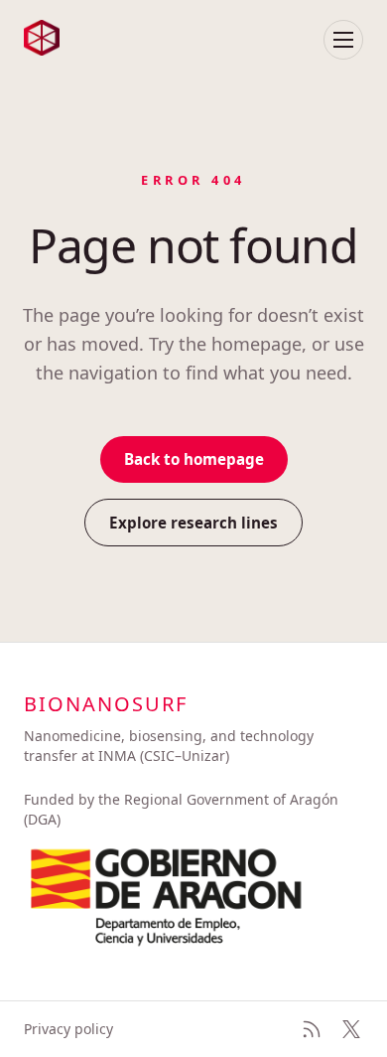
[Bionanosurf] (42, 38)
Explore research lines (193, 522)
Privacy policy (68, 1028)
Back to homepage (194, 459)
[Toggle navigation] (343, 40)
